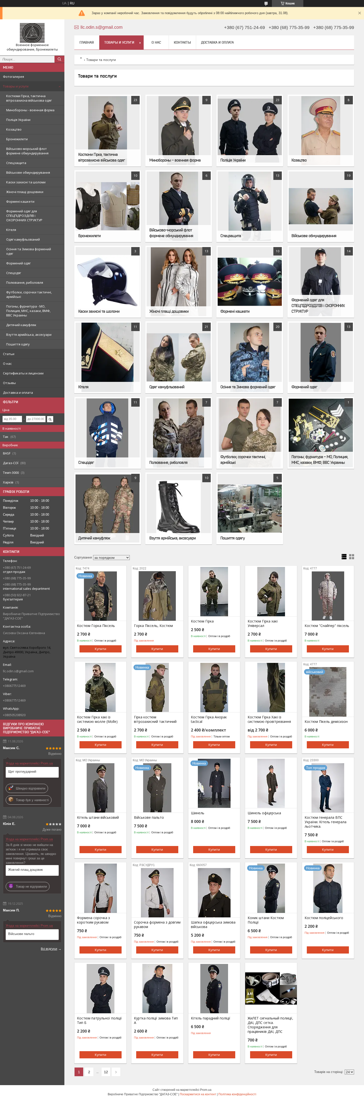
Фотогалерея (13, 76)
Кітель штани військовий (98, 817)
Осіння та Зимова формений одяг (28, 251)
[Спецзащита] (250, 206)
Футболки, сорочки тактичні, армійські (29, 294)
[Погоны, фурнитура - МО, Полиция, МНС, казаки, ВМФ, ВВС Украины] (321, 433)
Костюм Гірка (202, 621)
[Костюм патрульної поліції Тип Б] (100, 988)
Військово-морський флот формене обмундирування (27, 150)
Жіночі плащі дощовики (24, 192)
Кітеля (11, 229)
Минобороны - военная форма (30, 110)
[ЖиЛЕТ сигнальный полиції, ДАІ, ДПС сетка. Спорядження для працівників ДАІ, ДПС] (271, 988)
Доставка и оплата (18, 392)
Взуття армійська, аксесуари (29, 334)
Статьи (8, 354)
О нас (7, 363)
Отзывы (9, 383)
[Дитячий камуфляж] (107, 508)
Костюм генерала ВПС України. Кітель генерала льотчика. (325, 822)
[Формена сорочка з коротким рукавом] (100, 888)
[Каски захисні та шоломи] (107, 281)
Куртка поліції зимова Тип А (156, 1020)
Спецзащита (16, 163)
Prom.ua (205, 1090)
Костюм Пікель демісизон (326, 721)
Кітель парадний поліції (210, 1018)
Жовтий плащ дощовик (25, 870)
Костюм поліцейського (324, 918)
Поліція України (18, 119)
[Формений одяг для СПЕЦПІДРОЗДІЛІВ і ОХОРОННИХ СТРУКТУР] (321, 281)
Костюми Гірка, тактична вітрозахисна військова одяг (29, 98)
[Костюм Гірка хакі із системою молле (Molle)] (100, 687)
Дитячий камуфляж (21, 325)
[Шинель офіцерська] (271, 783)
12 (106, 1072)
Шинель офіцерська (264, 813)
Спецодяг (13, 273)
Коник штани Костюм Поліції (266, 920)
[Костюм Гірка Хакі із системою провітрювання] (271, 687)
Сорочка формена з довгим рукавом (157, 924)
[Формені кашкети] (250, 281)
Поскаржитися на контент (198, 1094)
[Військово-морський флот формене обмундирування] (178, 206)
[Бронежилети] (107, 206)
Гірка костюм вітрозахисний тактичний (155, 719)
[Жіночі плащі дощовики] (178, 281)
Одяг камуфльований (23, 239)
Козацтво (14, 129)
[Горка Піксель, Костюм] (157, 596)
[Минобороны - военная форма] (178, 130)
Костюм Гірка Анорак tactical (209, 719)
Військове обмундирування (28, 172)
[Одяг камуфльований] (178, 357)
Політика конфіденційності (237, 1094)
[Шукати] (59, 59)
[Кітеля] (107, 357)
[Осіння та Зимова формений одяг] (250, 357)
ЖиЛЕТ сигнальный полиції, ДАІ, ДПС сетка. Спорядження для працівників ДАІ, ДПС (270, 1025)
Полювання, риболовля (24, 282)
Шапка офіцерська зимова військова (213, 924)
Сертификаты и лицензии (23, 373)
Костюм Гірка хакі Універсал (263, 623)
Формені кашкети (20, 201)
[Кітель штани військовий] (100, 788)
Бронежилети (17, 139)
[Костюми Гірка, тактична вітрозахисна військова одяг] (107, 130)
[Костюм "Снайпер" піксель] (328, 596)
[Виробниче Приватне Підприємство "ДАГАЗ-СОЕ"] (32, 33)
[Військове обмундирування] (321, 206)
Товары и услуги (15, 86)
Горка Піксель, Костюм (153, 625)
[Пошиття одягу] (250, 508)
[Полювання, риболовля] (178, 433)
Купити (100, 649)
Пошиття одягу (18, 344)
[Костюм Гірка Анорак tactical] (214, 687)
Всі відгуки (49, 948)
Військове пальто (21, 934)
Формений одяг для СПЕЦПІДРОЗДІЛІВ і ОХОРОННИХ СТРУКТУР (24, 215)
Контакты (182, 42)
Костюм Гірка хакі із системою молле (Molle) (97, 719)
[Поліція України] (250, 130)
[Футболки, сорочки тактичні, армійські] (250, 433)
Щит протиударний (22, 771)
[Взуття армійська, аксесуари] (178, 508)
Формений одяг (18, 263)
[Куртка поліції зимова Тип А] (157, 988)
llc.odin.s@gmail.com (18, 671)
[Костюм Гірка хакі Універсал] (271, 591)
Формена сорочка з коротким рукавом (93, 920)
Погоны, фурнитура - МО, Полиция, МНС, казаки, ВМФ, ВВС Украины (28, 310)
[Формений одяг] (321, 357)
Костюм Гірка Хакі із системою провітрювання (269, 719)
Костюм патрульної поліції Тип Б (99, 1020)
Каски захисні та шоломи (26, 182)
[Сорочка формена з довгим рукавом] (157, 892)
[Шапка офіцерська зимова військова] (214, 892)
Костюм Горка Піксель (96, 625)
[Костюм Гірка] (214, 591)
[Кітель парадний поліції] (214, 988)
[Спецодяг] (107, 433)
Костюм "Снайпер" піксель (327, 625)
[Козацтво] (321, 130)
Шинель (197, 813)
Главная (86, 42)
